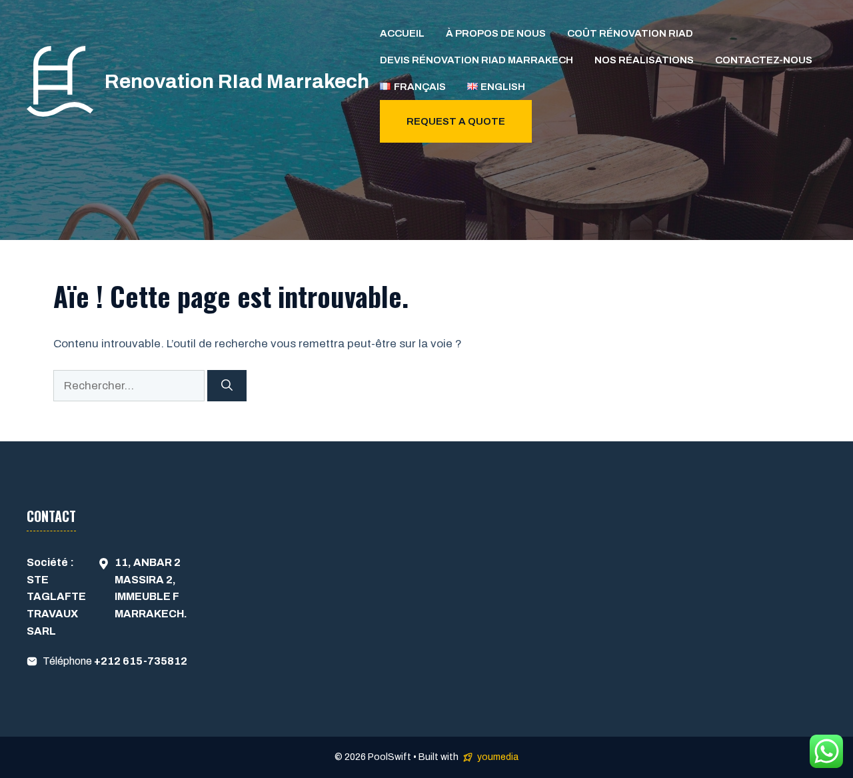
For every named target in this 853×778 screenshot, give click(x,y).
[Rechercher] (227, 386)
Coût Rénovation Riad (630, 33)
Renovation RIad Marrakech (237, 81)
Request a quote (456, 121)
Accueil (402, 33)
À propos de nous (496, 33)
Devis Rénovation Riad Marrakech (476, 60)
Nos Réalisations (644, 60)
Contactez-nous (763, 60)
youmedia (497, 757)
